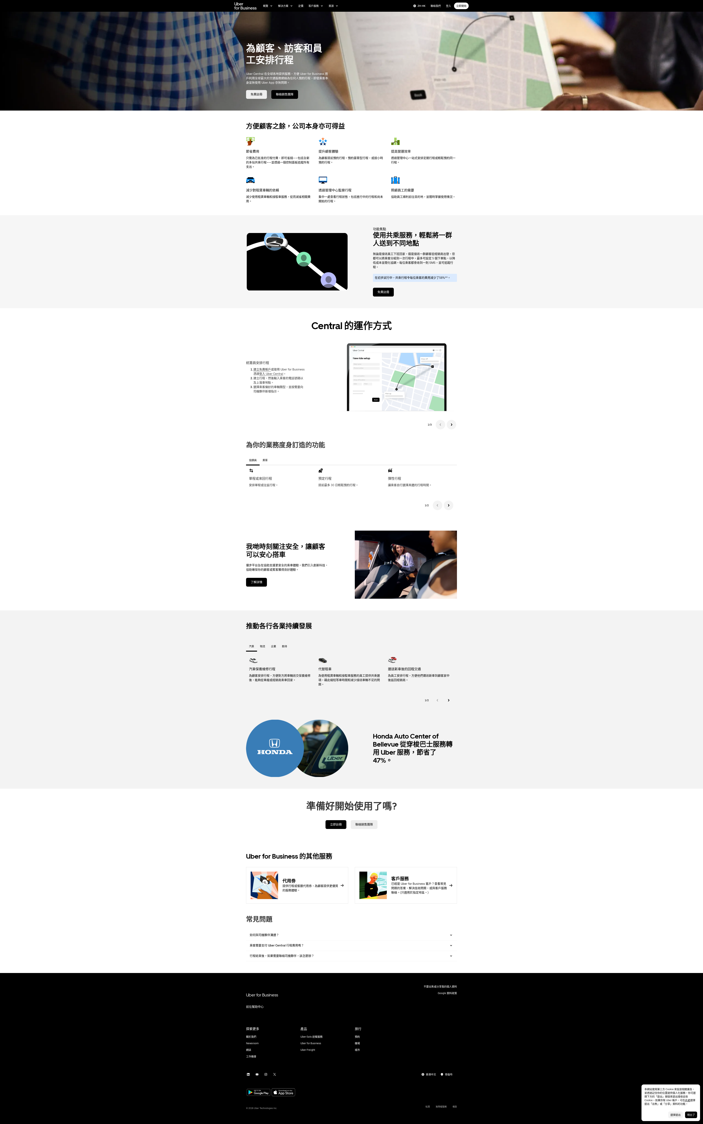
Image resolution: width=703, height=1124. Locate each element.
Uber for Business (262, 995)
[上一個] (437, 505)
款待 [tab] (284, 646)
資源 (331, 5)
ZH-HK (421, 5)
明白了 (691, 1114)
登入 (448, 5)
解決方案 (283, 5)
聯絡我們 (436, 5)
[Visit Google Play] (258, 1093)
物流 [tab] (262, 646)
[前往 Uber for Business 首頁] (245, 6)
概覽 (265, 5)
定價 (300, 5)
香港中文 (431, 1074)
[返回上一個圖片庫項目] (440, 424)
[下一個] (448, 505)
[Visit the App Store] (283, 1092)
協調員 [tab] (253, 460)
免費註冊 (256, 94)
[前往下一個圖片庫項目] (451, 424)
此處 (687, 1100)
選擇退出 (675, 1114)
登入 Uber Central (271, 374)
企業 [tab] (273, 646)
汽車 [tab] (251, 646)
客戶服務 (313, 5)
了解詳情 (256, 582)
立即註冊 (336, 824)
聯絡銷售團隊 (284, 94)
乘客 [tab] (265, 460)
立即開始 (461, 5)
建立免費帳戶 (262, 369)
